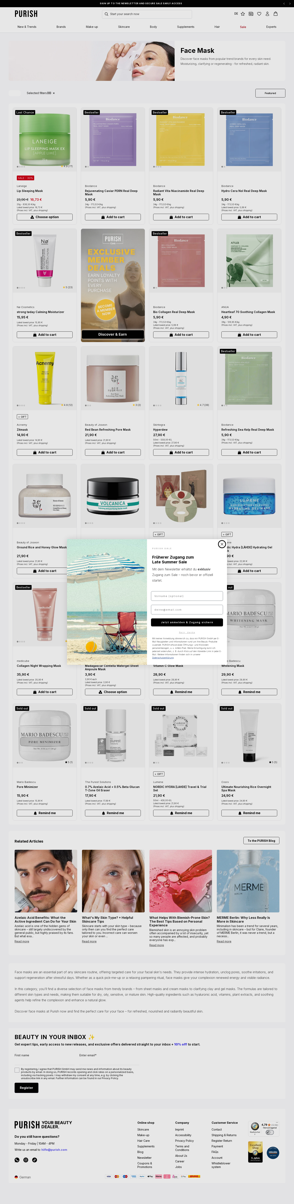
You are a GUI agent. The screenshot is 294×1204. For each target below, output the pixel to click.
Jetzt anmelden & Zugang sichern (187, 622)
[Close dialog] (222, 544)
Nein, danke (187, 632)
